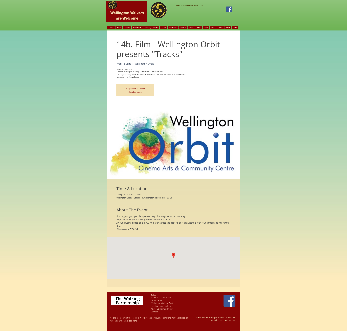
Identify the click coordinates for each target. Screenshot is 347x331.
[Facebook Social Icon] (229, 9)
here (135, 321)
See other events (135, 91)
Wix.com (232, 320)
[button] (118, 27)
